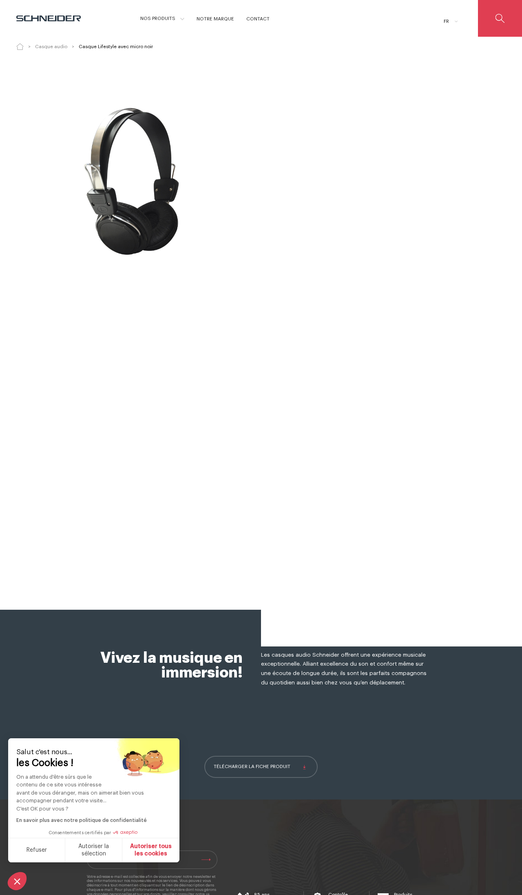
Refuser (37, 850)
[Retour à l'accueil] (20, 46)
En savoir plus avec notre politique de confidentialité (81, 820)
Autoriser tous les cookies (151, 850)
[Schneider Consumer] (52, 18)
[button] (17, 881)
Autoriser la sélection (93, 850)
